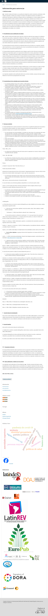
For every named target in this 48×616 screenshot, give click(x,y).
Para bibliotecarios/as (6, 390)
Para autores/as (5, 388)
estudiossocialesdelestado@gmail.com (24, 113)
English (4, 414)
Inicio (3, 4)
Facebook (11, 463)
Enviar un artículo (7, 379)
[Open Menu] (2, 1)
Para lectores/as (5, 386)
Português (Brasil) (6, 418)
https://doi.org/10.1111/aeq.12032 (14, 237)
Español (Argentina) (6, 416)
